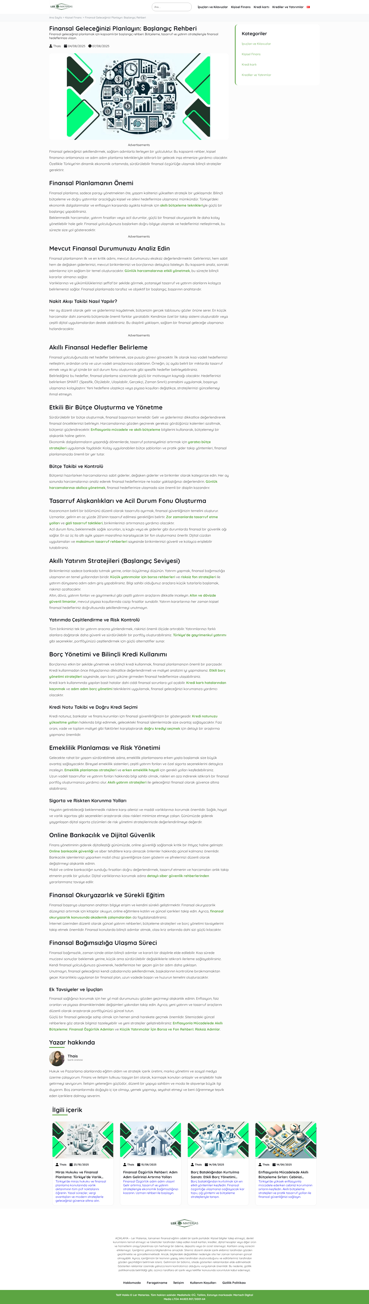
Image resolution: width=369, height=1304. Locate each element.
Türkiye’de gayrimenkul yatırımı (199, 635)
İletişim (178, 1283)
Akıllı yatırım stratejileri (127, 782)
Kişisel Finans (241, 7)
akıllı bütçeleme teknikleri (181, 205)
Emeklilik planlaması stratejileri (90, 770)
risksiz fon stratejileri (198, 577)
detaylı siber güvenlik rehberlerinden (178, 876)
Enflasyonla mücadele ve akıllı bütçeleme (125, 429)
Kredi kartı (261, 7)
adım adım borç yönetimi (91, 689)
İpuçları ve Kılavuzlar (213, 7)
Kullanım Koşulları (203, 1283)
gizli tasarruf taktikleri (84, 523)
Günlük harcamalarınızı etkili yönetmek (157, 270)
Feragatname (157, 1283)
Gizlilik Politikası (234, 1283)
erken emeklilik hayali (140, 770)
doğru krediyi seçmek (162, 728)
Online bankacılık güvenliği (71, 851)
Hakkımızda (132, 1283)
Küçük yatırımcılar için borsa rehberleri (142, 577)
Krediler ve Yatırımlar (288, 7)
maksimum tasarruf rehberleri (101, 541)
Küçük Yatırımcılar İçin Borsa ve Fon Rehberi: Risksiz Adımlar (170, 1029)
